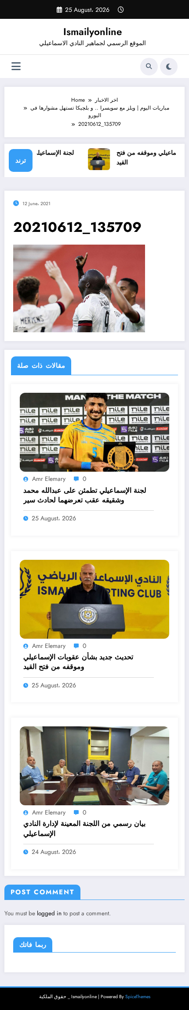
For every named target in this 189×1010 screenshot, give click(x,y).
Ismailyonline (92, 32)
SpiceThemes (137, 996)
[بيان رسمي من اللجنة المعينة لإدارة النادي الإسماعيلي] (94, 765)
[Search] (149, 66)
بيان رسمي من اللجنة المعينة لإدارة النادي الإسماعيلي (84, 828)
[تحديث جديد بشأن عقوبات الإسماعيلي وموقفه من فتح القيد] (94, 599)
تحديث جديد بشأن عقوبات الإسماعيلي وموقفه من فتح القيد (78, 662)
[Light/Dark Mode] (169, 66)
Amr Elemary (48, 478)
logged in (49, 913)
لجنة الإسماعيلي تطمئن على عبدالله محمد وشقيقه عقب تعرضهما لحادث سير (84, 495)
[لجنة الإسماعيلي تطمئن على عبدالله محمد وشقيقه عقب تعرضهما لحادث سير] (94, 432)
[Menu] (16, 66)
